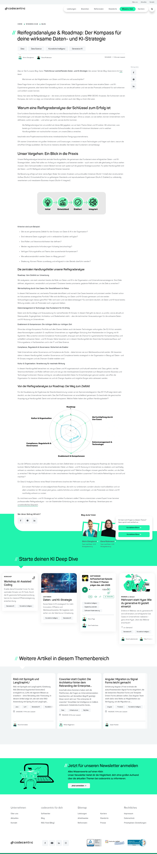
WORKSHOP (8, 576)
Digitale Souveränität (91, 607)
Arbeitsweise (83, 818)
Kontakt (152, 2)
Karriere (141, 9)
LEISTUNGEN (47, 597)
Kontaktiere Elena (133, 534)
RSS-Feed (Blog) (47, 823)
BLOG (43, 24)
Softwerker (45, 814)
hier (121, 71)
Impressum (128, 814)
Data (22, 49)
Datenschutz (129, 818)
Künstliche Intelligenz (56, 49)
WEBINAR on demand (127, 597)
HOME (20, 24)
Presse (103, 823)
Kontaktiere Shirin (133, 527)
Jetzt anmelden (77, 786)
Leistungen (71, 9)
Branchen (85, 9)
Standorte (113, 9)
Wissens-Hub (127, 9)
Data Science (36, 49)
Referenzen (99, 9)
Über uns (135, 2)
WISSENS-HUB (32, 24)
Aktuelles (143, 2)
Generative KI (77, 49)
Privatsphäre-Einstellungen (135, 823)
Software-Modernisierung (92, 610)
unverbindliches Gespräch (28, 505)
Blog (43, 818)
